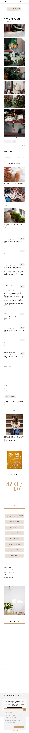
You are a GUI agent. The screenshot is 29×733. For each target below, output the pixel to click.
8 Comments (6, 145)
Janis (6, 313)
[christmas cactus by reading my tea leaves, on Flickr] (14, 136)
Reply (22, 238)
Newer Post (8, 157)
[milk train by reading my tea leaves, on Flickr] (14, 65)
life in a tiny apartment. (11, 203)
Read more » (7, 441)
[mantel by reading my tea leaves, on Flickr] (14, 108)
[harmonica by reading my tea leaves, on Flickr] (14, 37)
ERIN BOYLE (8, 152)
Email (5, 385)
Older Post (20, 157)
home (14, 141)
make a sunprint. (8, 567)
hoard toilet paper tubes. (10, 572)
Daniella (7, 237)
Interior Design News (11, 352)
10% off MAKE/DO (19, 727)
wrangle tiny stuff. (8, 570)
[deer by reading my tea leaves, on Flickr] (14, 94)
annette (7, 263)
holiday (7, 141)
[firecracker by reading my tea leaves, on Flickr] (14, 122)
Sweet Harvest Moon (11, 250)
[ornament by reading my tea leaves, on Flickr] (14, 79)
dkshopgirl (8, 339)
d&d (5, 326)
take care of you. (8, 574)
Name (5, 380)
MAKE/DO (17, 715)
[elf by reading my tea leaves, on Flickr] (14, 51)
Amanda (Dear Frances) (8, 286)
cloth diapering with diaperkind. (14, 183)
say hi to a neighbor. (9, 577)
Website (5, 390)
